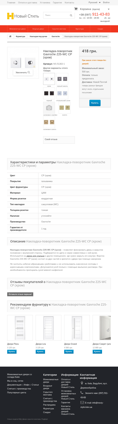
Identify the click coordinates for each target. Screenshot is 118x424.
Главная (11, 2)
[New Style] (23, 16)
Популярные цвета (16, 392)
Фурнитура (80, 29)
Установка (45, 2)
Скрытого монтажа (59, 29)
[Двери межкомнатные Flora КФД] (20, 328)
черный (49, 100)
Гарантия (57, 2)
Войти (106, 2)
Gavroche (56, 36)
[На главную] (10, 36)
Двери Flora (13, 344)
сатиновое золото (49, 129)
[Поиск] (71, 15)
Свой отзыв (51, 139)
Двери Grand (70, 344)
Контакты (69, 2)
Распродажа (49, 405)
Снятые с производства (19, 388)
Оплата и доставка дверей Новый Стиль (68, 383)
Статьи (35, 384)
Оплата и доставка (27, 2)
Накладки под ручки (38, 36)
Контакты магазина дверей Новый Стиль (68, 410)
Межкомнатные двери (17, 29)
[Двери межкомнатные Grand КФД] (77, 328)
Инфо (26, 384)
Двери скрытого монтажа (31, 419)
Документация (14, 384)
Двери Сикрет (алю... (103, 344)
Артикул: (48, 64)
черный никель (62, 86)
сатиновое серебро (50, 115)
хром (49, 86)
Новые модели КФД (14, 419)
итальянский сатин (63, 100)
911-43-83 (101, 14)
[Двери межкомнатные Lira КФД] (48, 328)
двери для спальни (35, 256)
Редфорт (44, 419)
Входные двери (38, 29)
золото (64, 115)
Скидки (100, 29)
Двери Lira (41, 344)
